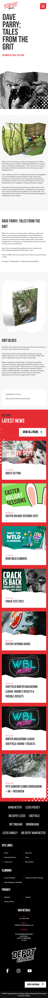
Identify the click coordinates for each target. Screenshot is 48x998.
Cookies (28, 897)
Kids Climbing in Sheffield (13, 882)
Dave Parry (5, 164)
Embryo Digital (25, 996)
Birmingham (32, 824)
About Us (28, 853)
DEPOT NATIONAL (33, 984)
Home (6, 853)
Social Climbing (9, 878)
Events (18, 394)
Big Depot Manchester (33, 833)
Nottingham (15, 824)
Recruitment (29, 862)
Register (7, 897)
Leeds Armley (10, 833)
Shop (27, 857)
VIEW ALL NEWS (31, 432)
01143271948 (24, 918)
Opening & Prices (10, 857)
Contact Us (8, 862)
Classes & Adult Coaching (34, 878)
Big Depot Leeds (17, 816)
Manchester (15, 807)
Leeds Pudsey (32, 807)
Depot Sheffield (33, 261)
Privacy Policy (9, 902)
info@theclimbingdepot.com (24, 925)
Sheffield (34, 816)
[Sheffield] (11, 6)
